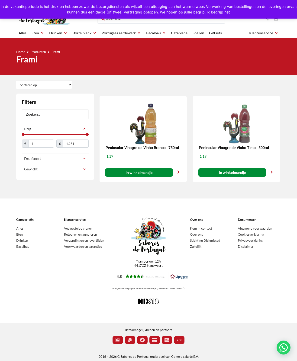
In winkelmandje (138, 172)
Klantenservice (75, 219)
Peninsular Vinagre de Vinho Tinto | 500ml (234, 148)
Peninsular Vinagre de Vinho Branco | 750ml (142, 148)
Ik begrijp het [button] (218, 12)
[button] (38, 33)
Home (20, 52)
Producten (38, 52)
